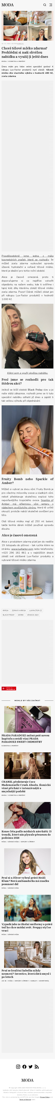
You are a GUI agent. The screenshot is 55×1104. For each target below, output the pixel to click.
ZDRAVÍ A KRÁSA (19, 610)
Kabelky (34, 981)
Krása (4, 61)
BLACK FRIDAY (9, 615)
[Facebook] (24, 1067)
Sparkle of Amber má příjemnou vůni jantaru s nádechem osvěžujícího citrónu (27, 504)
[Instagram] (18, 1067)
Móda (4, 842)
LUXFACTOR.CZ (35, 610)
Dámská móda (13, 842)
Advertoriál (44, 981)
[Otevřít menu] (50, 4)
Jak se (4, 981)
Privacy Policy (45, 1097)
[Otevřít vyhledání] (44, 4)
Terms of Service (25, 1099)
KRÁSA (5, 610)
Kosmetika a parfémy (16, 61)
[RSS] (37, 1067)
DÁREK (21, 615)
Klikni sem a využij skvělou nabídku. (27, 373)
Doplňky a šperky (28, 842)
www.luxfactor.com (22, 549)
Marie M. (20, 44)
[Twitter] (31, 1067)
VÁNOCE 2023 (32, 615)
